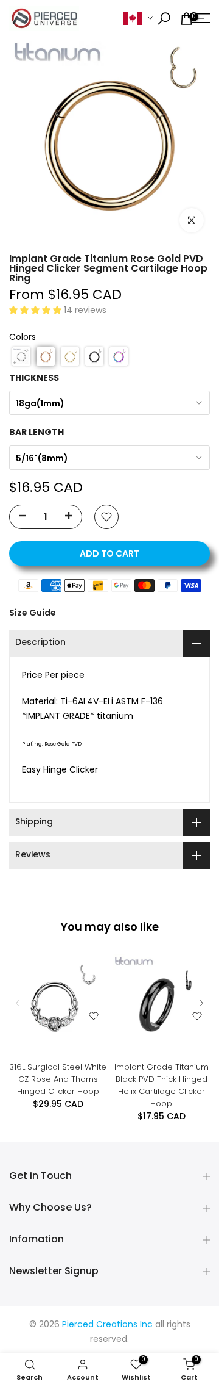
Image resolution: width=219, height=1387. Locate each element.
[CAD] (138, 19)
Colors (22, 337)
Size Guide (32, 613)
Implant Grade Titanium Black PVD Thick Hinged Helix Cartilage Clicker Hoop (161, 1085)
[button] (36, 310)
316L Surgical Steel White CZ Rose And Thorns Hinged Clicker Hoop (57, 1079)
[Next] (201, 1003)
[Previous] (18, 1003)
